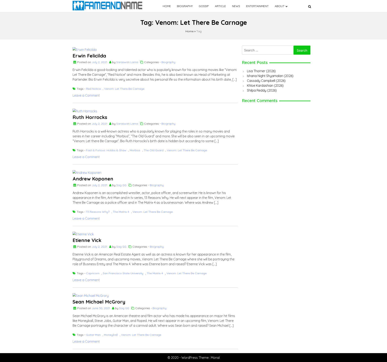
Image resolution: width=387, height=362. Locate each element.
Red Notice (93, 89)
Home (167, 6)
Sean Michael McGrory (99, 302)
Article (220, 6)
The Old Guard (153, 150)
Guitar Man (93, 335)
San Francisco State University (123, 273)
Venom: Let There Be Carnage (124, 89)
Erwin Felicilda (89, 56)
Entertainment (257, 6)
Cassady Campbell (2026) (266, 81)
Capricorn (92, 273)
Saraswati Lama (127, 62)
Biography (185, 6)
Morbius (135, 150)
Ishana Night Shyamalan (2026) (270, 76)
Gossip (204, 6)
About (280, 6)
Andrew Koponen (93, 179)
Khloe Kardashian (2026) (265, 85)
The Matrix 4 (121, 212)
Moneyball (111, 335)
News (236, 6)
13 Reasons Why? (97, 212)
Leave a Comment (86, 95)
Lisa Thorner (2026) (261, 71)
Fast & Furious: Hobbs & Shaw (106, 150)
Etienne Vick (87, 240)
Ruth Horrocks (90, 117)
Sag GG (121, 185)
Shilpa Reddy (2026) (262, 90)
